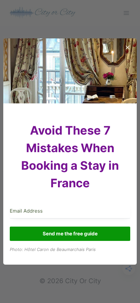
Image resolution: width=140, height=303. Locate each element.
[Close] (127, 47)
